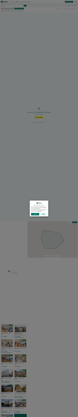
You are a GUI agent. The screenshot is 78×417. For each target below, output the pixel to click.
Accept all (35, 214)
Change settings (43, 214)
